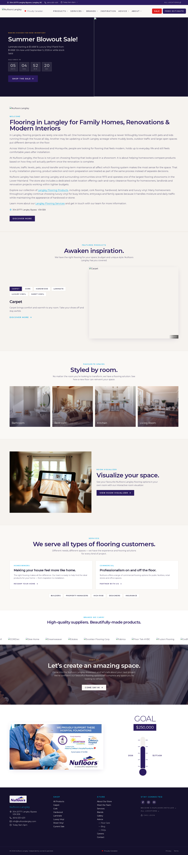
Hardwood (42, 289)
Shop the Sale (21, 79)
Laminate (59, 289)
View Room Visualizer (114, 493)
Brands (91, 11)
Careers (100, 834)
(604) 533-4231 (52, 2)
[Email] (154, 802)
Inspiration (108, 11)
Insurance (131, 596)
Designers (114, 596)
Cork (28, 289)
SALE (157, 11)
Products (59, 11)
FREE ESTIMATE (174, 11)
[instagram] (148, 802)
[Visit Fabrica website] (76, 639)
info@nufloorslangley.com (24, 821)
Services (76, 11)
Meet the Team (104, 805)
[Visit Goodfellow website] (165, 639)
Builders (56, 596)
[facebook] (143, 802)
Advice (122, 11)
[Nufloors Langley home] (12, 11)
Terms (176, 851)
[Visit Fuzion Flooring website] (120, 639)
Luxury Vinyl (19, 294)
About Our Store (104, 801)
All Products (58, 801)
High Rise (99, 596)
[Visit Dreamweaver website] (9, 639)
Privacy (168, 851)
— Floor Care (104, 823)
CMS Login (149, 815)
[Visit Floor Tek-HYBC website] (96, 639)
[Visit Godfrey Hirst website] (143, 639)
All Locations (171, 2)
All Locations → (150, 811)
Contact (100, 837)
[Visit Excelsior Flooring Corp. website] (52, 639)
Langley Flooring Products (53, 190)
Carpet (16, 289)
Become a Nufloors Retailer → (158, 808)
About (136, 11)
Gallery (100, 816)
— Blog (102, 826)
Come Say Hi (92, 687)
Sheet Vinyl (37, 294)
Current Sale (58, 826)
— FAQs (102, 830)
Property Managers (77, 596)
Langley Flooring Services (50, 203)
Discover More (22, 218)
